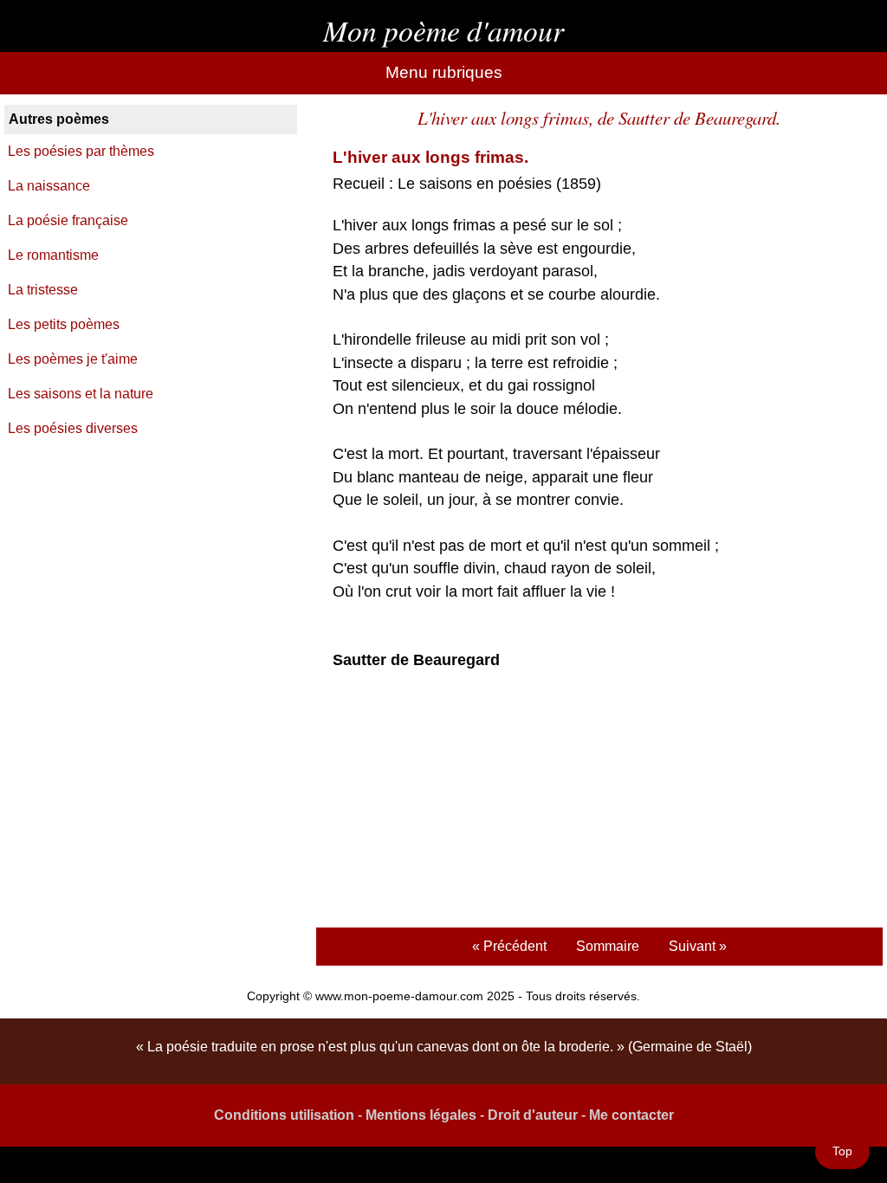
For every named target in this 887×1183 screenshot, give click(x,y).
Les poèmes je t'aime (73, 359)
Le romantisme (53, 255)
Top (842, 1151)
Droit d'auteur (533, 1115)
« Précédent (509, 946)
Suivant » (698, 946)
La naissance (49, 185)
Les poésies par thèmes (81, 151)
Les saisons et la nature (80, 393)
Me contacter (631, 1115)
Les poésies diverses (73, 428)
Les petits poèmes (64, 324)
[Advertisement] (599, 801)
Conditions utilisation (284, 1115)
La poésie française (68, 220)
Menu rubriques (443, 72)
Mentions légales (421, 1115)
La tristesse (43, 289)
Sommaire (607, 946)
